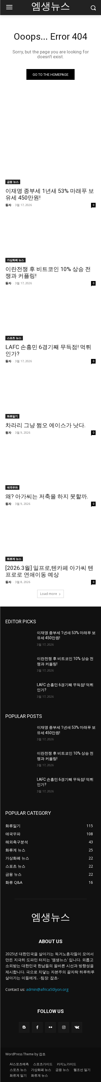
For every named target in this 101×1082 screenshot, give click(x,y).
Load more (48, 593)
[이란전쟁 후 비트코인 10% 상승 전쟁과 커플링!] (50, 239)
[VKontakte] (77, 1027)
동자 (8, 205)
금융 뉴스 (13, 182)
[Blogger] (24, 1027)
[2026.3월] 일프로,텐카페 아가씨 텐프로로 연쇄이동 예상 (49, 571)
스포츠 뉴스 (14, 338)
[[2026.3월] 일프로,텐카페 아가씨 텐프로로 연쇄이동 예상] (50, 538)
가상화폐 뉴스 (15, 260)
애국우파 (12, 487)
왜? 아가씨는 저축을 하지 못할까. (46, 496)
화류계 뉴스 (14, 559)
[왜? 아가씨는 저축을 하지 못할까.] (50, 467)
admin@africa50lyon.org (47, 989)
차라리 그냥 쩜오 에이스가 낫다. (45, 425)
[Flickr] (50, 1027)
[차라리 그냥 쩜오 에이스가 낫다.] (50, 396)
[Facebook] (37, 1027)
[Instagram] (63, 1027)
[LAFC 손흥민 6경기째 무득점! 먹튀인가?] (50, 318)
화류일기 (12, 416)
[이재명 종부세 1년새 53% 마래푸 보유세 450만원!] (50, 161)
